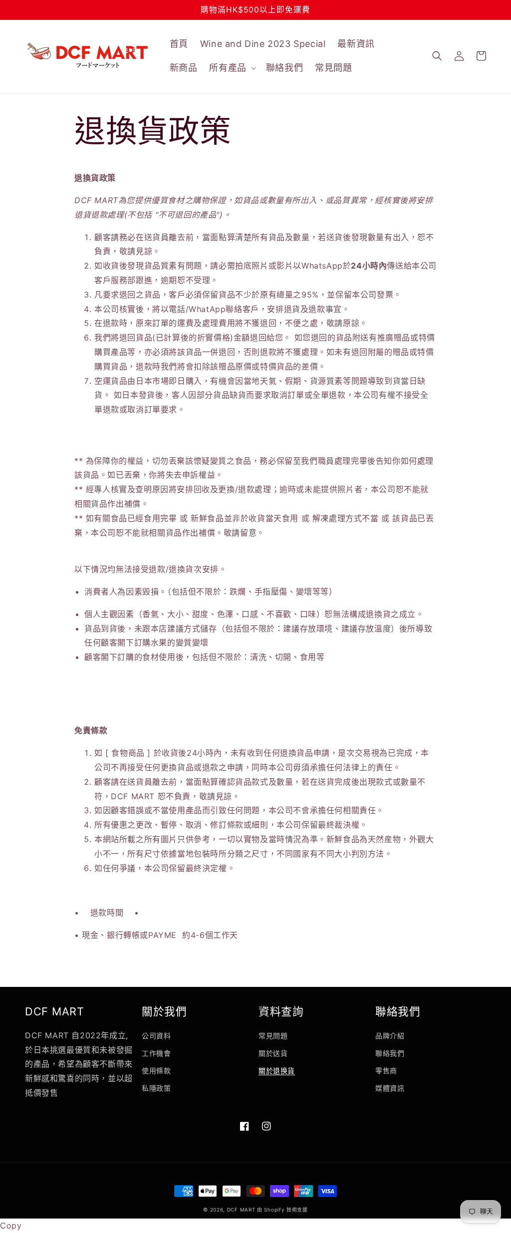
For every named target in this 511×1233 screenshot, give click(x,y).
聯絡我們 (389, 1053)
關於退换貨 (276, 1070)
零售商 (386, 1070)
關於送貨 (272, 1053)
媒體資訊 (389, 1088)
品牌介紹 (389, 1035)
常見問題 (272, 1035)
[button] (231, 67)
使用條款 (156, 1070)
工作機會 (156, 1053)
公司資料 (156, 1035)
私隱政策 (156, 1088)
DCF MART (241, 1210)
